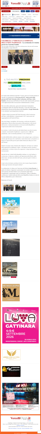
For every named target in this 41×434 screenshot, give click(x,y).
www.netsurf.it (24, 433)
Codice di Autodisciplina (26, 428)
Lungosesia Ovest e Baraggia (17, 18)
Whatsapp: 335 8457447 (20, 425)
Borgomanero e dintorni (14, 19)
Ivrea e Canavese (11, 16)
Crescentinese (22, 19)
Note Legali (19, 428)
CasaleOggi (15, 21)
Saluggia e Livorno (28, 16)
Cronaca (5, 24)
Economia (16, 24)
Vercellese (29, 14)
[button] (37, 24)
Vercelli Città (23, 14)
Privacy (31, 428)
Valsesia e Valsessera (5, 19)
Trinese (34, 16)
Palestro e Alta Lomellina (30, 19)
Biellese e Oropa (4, 16)
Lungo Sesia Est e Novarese (6, 18)
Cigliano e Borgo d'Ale (27, 18)
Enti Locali (21, 24)
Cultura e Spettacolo (11, 24)
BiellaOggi (20, 21)
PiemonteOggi (32, 21)
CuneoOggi (26, 21)
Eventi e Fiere (33, 24)
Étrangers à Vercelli (27, 24)
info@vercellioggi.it (13, 428)
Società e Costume (36, 66)
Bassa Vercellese (35, 14)
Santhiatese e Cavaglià (20, 16)
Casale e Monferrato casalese (6, 21)
